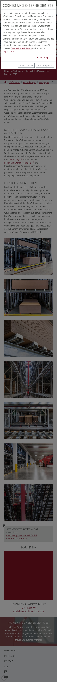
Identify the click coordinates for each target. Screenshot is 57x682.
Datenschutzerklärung (21, 48)
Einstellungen (43, 57)
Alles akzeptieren (45, 65)
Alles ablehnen (26, 65)
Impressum (8, 51)
